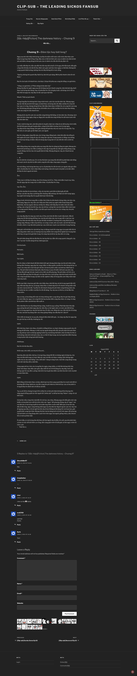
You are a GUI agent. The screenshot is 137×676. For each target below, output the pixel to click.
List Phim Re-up (83, 19)
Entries (63, 662)
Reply (19, 471)
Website (20, 603)
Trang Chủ (29, 19)
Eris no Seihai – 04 (95, 259)
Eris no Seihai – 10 (95, 238)
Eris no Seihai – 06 (95, 252)
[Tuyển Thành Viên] (101, 221)
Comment (21, 558)
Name (19, 584)
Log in (18, 662)
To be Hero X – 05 (103, 291)
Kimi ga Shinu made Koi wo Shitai (100, 231)
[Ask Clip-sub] (101, 97)
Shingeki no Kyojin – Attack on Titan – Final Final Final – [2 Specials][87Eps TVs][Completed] (103, 276)
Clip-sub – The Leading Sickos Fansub (58, 6)
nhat (18, 495)
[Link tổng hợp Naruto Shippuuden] (101, 87)
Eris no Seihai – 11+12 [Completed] (100, 235)
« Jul (95, 374)
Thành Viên (96, 19)
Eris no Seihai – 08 (95, 245)
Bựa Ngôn (41, 23)
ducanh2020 (33, 35)
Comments (65, 665)
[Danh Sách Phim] (101, 74)
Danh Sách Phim (56, 19)
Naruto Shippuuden (42, 19)
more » (45, 629)
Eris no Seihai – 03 (95, 263)
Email (19, 593)
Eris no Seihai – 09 (95, 242)
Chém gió (23, 441)
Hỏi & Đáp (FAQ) (70, 19)
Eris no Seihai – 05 (95, 256)
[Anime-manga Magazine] (101, 137)
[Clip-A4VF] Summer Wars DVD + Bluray (107, 281)
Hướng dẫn (29, 23)
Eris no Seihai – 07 (95, 249)
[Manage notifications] (132, 671)
